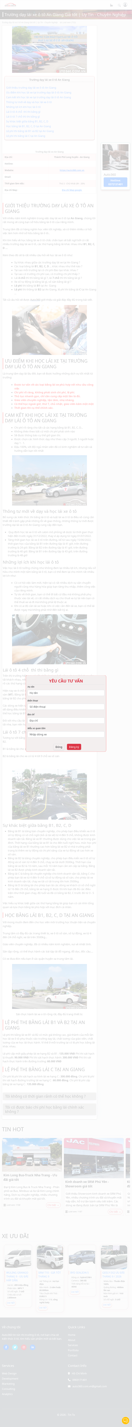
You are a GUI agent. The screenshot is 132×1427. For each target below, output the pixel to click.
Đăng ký (74, 747)
